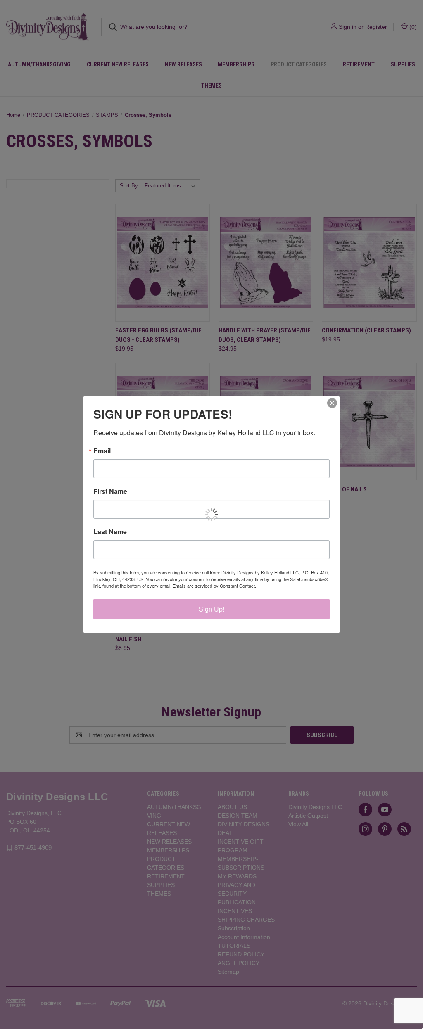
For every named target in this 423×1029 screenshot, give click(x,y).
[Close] (332, 403)
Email (102, 451)
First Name (110, 491)
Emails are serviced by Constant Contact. (214, 585)
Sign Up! (211, 609)
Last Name (110, 532)
